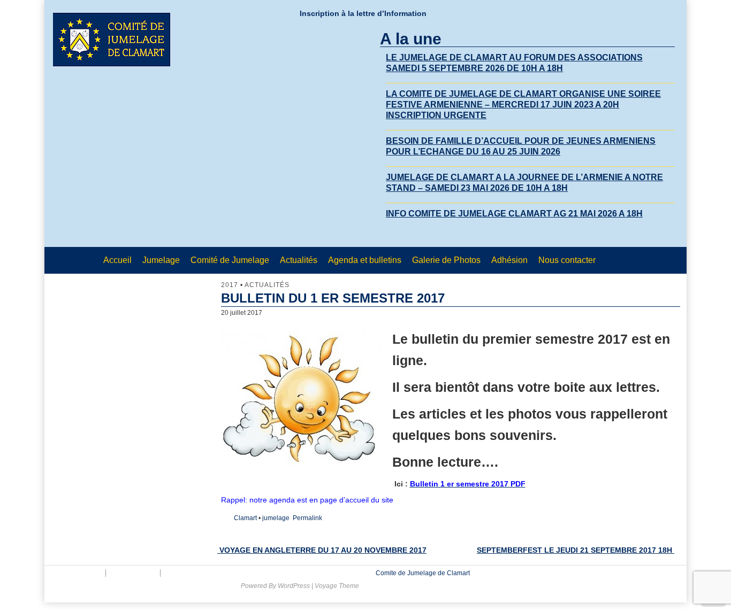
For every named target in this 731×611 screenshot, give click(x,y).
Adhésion (509, 260)
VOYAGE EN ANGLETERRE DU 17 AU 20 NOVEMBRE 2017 (322, 550)
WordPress (294, 586)
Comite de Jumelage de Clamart (422, 573)
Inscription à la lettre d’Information (363, 13)
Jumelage (161, 260)
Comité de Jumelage (230, 260)
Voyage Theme (337, 586)
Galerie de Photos (446, 260)
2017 (229, 285)
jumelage (276, 518)
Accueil (117, 260)
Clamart (245, 518)
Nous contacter (567, 260)
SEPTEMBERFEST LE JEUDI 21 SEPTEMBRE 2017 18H (575, 550)
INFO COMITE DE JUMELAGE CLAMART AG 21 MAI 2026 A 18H (514, 213)
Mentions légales (76, 573)
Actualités (298, 260)
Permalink (307, 518)
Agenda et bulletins (364, 260)
